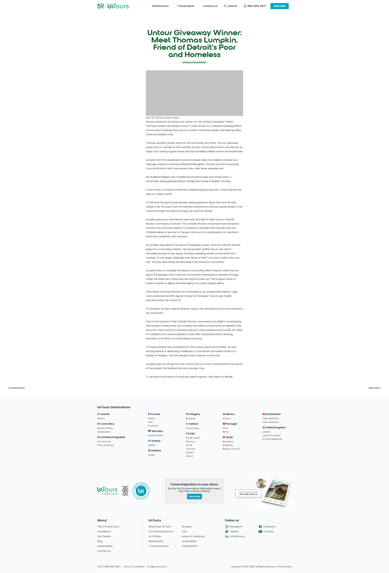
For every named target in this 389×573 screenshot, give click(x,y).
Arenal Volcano (105, 428)
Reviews (186, 526)
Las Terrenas (104, 441)
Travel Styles (185, 6)
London (266, 431)
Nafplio (151, 445)
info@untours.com (157, 566)
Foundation (104, 531)
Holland (156, 450)
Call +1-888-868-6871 (108, 566)
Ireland (193, 424)
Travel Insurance (158, 546)
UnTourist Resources (160, 531)
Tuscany (190, 448)
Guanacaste (103, 431)
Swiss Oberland (270, 422)
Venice (189, 456)
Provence (153, 425)
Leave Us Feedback (193, 536)
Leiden (151, 454)
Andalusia (228, 445)
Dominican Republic (112, 437)
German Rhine (155, 435)
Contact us (210, 6)
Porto (225, 428)
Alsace (151, 418)
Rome (189, 445)
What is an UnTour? (160, 526)
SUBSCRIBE (280, 6)
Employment (189, 546)
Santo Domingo (105, 445)
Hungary (194, 414)
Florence (190, 441)
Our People (104, 536)
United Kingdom (275, 427)
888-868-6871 (256, 6)
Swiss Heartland (270, 418)
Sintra (226, 431)
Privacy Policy (284, 566)
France (155, 414)
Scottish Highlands (272, 439)
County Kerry (193, 428)
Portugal (231, 424)
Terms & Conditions (133, 566)
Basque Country (231, 448)
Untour (202, 126)
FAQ (184, 531)
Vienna (101, 418)
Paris (150, 422)
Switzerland (273, 414)
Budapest (191, 418)
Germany (157, 431)
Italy (192, 433)
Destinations (160, 6)
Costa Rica (107, 424)
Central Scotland (271, 435)
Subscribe (194, 496)
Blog (99, 541)
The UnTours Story (108, 526)
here (217, 377)
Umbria (189, 452)
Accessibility (189, 541)
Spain (229, 437)
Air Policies (154, 536)
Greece (155, 441)
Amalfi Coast (193, 437)
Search (232, 6)
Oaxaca (227, 418)
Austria (105, 414)
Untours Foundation (194, 62)
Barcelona (228, 441)
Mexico (230, 414)
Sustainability (105, 546)
